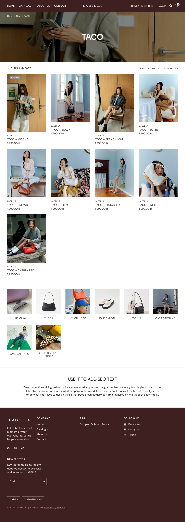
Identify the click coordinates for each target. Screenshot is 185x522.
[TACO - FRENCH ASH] (114, 103)
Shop (18, 16)
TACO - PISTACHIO (107, 205)
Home (11, 6)
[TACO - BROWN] (26, 173)
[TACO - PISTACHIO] (114, 173)
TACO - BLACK (60, 130)
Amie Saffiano (19, 353)
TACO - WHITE (148, 205)
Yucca (48, 318)
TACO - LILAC (60, 205)
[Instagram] (17, 448)
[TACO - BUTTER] (158, 98)
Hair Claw (20, 318)
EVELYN (136, 318)
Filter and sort (21, 68)
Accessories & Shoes (49, 355)
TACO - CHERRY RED (20, 270)
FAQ (82, 418)
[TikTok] (24, 448)
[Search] (171, 6)
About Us (43, 6)
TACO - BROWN (17, 205)
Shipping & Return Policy (94, 424)
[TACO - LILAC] (70, 173)
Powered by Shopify (54, 507)
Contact (60, 6)
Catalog (25, 6)
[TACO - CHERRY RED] (26, 238)
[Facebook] (10, 448)
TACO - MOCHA (17, 139)
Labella (11, 135)
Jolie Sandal (107, 318)
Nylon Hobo (78, 318)
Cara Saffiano (165, 318)
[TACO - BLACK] (70, 98)
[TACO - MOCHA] (26, 103)
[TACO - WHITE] (158, 173)
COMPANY (43, 418)
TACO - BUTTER (149, 130)
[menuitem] (12, 5)
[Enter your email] (44, 481)
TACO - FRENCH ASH (109, 139)
